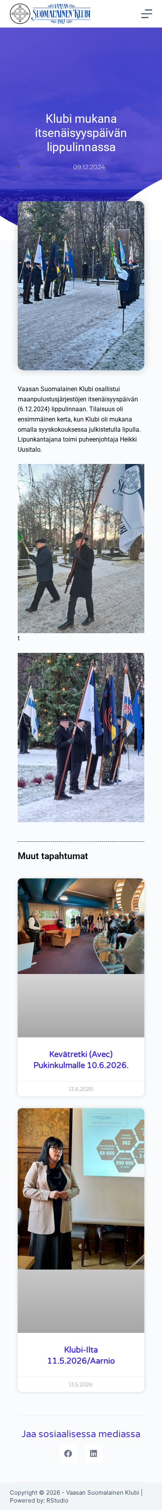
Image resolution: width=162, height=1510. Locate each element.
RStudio (57, 1500)
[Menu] (146, 13)
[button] (68, 1454)
